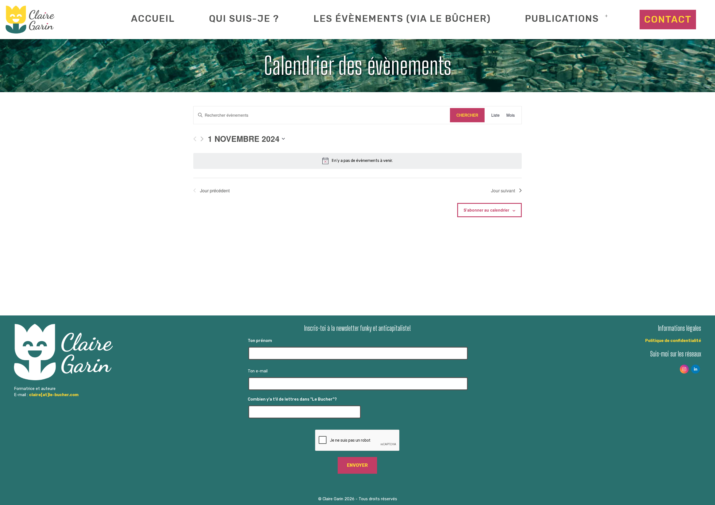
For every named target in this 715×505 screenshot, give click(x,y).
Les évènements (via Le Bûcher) (402, 18)
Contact (668, 19)
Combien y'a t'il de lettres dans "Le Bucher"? (292, 399)
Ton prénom (260, 340)
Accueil (153, 18)
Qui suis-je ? (244, 18)
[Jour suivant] (202, 139)
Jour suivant (503, 190)
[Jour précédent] (194, 139)
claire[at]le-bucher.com (53, 394)
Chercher (467, 115)
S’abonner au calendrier (486, 210)
